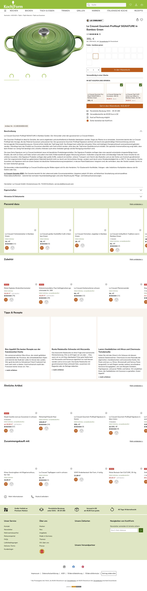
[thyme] (102, 56)
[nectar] (108, 50)
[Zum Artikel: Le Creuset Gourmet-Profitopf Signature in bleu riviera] (126, 403)
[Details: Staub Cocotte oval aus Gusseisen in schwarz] (7, 413)
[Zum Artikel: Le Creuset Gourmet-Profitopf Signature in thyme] (91, 403)
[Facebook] (74, 567)
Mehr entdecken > (136, 204)
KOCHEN (14, 15)
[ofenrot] (114, 50)
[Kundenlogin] (136, 5)
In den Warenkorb (122, 70)
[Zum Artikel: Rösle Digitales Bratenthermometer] (21, 274)
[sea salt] (89, 56)
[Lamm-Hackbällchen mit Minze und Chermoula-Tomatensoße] (120, 332)
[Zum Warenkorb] (142, 5)
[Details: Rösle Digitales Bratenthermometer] (7, 285)
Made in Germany (45, 536)
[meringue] (102, 50)
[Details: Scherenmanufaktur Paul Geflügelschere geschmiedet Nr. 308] (42, 285)
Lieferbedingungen (11, 543)
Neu (40, 529)
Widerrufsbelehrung (74, 573)
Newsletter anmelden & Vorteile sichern (125, 526)
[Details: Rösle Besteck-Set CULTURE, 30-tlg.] (112, 469)
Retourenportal (9, 536)
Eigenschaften (10, 190)
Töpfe (20, 15)
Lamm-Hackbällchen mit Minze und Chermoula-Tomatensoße (119, 350)
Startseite (7, 15)
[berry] (127, 50)
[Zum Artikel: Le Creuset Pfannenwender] (126, 274)
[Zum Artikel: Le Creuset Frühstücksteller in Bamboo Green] (21, 220)
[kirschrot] (133, 50)
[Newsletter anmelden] (141, 530)
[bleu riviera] (114, 56)
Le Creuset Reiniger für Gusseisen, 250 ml (114, 95)
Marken (42, 526)
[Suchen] (89, 5)
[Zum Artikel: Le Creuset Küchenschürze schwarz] (91, 274)
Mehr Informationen (15, 496)
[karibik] (108, 56)
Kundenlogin (8, 549)
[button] (137, 19)
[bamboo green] (95, 56)
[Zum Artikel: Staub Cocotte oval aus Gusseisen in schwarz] (21, 403)
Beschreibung (10, 131)
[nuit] (133, 56)
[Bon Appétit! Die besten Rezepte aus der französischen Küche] (27, 332)
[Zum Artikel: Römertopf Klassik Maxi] (56, 403)
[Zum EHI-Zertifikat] (88, 121)
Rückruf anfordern (41, 496)
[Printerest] (83, 567)
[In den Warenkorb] (7, 248)
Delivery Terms (9, 546)
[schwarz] (89, 62)
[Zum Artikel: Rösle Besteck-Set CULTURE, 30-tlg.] (126, 459)
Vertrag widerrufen (109, 573)
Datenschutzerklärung (50, 573)
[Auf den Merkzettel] (141, 19)
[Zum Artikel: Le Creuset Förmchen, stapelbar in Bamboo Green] (91, 220)
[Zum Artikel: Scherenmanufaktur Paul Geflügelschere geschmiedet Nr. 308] (56, 274)
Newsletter (8, 529)
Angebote (43, 533)
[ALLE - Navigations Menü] (5, 10)
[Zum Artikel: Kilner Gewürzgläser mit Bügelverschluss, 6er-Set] (21, 459)
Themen (42, 539)
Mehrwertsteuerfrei (11, 533)
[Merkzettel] (130, 5)
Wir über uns (44, 543)
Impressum (35, 573)
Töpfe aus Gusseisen (39, 15)
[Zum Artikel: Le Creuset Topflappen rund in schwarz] (56, 459)
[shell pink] (121, 50)
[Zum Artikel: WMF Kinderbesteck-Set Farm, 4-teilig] (91, 459)
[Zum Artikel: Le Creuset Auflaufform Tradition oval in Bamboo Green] (126, 220)
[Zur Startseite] (13, 5)
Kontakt (7, 526)
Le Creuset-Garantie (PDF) (14, 173)
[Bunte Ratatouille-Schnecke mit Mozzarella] (73, 332)
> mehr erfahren (11, 370)
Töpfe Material (27, 15)
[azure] (121, 56)
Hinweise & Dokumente (14, 196)
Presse (41, 546)
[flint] (140, 56)
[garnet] (140, 50)
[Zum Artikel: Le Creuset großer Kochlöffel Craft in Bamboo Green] (56, 220)
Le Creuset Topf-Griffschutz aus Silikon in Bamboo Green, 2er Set (133, 96)
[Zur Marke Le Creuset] (95, 20)
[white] (95, 50)
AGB (63, 573)
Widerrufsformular (92, 573)
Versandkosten (104, 41)
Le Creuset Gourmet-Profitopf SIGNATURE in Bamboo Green (95, 96)
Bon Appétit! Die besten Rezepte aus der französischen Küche (22, 350)
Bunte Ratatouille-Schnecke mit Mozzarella (71, 349)
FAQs (6, 539)
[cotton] (89, 50)
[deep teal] (127, 56)
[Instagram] (64, 567)
